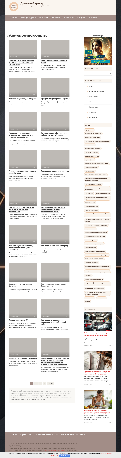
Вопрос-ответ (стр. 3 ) (18, 320)
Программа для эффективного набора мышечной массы (54, 134)
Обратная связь (26, 435)
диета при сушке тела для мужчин (95, 251)
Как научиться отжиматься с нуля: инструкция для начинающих (21, 209)
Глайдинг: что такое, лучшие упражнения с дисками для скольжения (21, 62)
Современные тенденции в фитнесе (20, 285)
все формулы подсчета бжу (93, 133)
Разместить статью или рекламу (73, 435)
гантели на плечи (90, 145)
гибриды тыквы (89, 171)
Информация (88, 345)
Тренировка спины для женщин (55, 171)
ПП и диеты (56, 18)
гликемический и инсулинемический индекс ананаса (95, 215)
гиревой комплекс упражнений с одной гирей (96, 198)
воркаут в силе (89, 130)
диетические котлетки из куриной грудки (97, 255)
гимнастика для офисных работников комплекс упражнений (96, 179)
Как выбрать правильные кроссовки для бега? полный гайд (53, 322)
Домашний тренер (32, 3)
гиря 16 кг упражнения (91, 210)
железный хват (89, 298)
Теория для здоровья (28, 18)
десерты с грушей (90, 247)
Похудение (81, 18)
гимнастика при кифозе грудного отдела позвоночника (96, 188)
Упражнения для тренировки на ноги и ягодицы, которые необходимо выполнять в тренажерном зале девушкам (55, 361)
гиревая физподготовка (103, 193)
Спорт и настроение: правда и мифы (54, 61)
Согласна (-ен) (64, 455)
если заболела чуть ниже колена (94, 288)
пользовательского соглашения (55, 450)
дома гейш (88, 275)
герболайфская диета (91, 167)
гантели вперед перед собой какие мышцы (97, 141)
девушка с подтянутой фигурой (94, 244)
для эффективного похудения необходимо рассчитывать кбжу (97, 267)
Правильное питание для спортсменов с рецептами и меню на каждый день (21, 135)
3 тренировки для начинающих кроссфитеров (22, 172)
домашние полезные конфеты (94, 279)
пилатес (87, 301)
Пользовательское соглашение (47, 435)
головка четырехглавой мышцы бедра (96, 225)
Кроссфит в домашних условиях (23, 358)
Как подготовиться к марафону (54, 246)
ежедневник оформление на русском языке (95, 284)
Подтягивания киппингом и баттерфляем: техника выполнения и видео (53, 209)
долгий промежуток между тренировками (97, 272)
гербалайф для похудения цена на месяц (96, 163)
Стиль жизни (43, 18)
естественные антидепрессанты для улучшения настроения (95, 293)
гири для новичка (90, 202)
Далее (50, 383)
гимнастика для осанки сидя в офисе (95, 174)
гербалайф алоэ (89, 160)
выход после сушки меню (92, 137)
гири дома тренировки (91, 206)
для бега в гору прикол (91, 262)
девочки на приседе (90, 240)
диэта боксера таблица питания (94, 258)
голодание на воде (90, 229)
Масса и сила (69, 18)
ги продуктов (89, 193)
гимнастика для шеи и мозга (93, 184)
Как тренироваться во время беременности (53, 285)
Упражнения (93, 18)
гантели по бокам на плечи (92, 148)
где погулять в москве (91, 152)
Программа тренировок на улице (55, 99)
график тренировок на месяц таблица (96, 232)
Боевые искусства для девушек (23, 99)
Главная (14, 18)
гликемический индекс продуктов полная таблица (97, 220)
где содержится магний (92, 156)
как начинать (101, 298)
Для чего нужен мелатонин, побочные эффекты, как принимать (21, 248)
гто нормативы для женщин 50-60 (95, 236)
